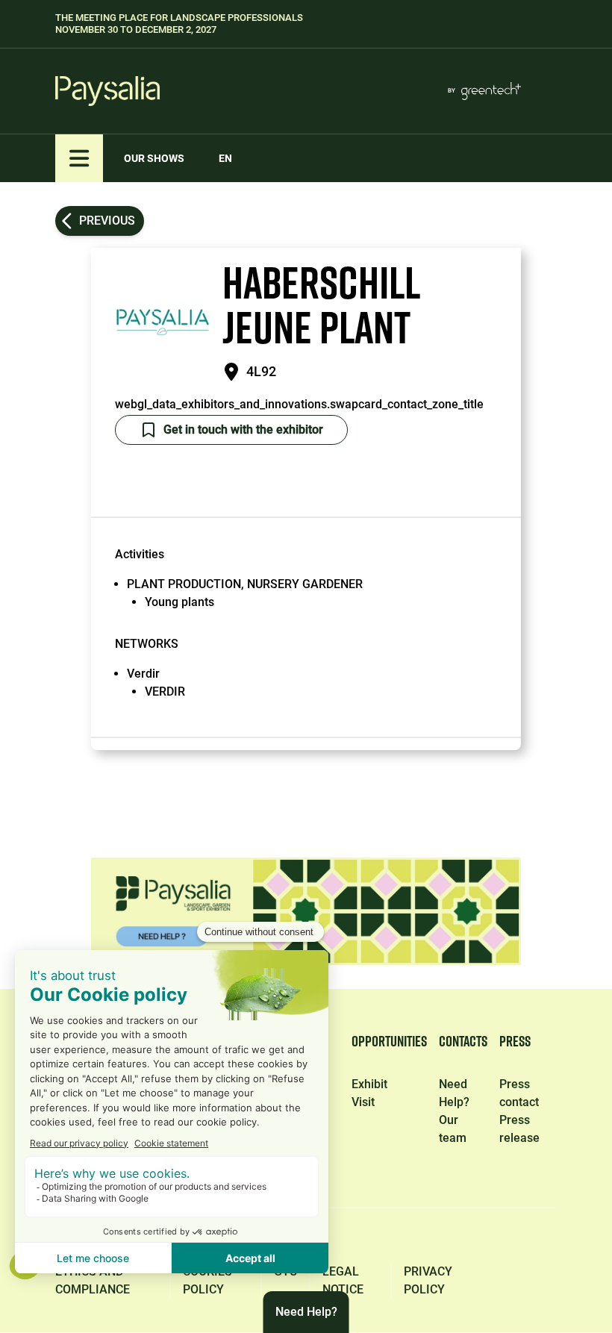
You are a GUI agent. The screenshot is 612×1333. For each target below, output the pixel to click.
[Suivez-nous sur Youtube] (543, 1238)
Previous (107, 220)
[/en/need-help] (306, 911)
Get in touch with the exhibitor (243, 429)
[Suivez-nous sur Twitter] (401, 1238)
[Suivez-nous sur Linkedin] (331, 1238)
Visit (363, 1102)
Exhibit (369, 1084)
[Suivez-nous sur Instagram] (471, 1238)
